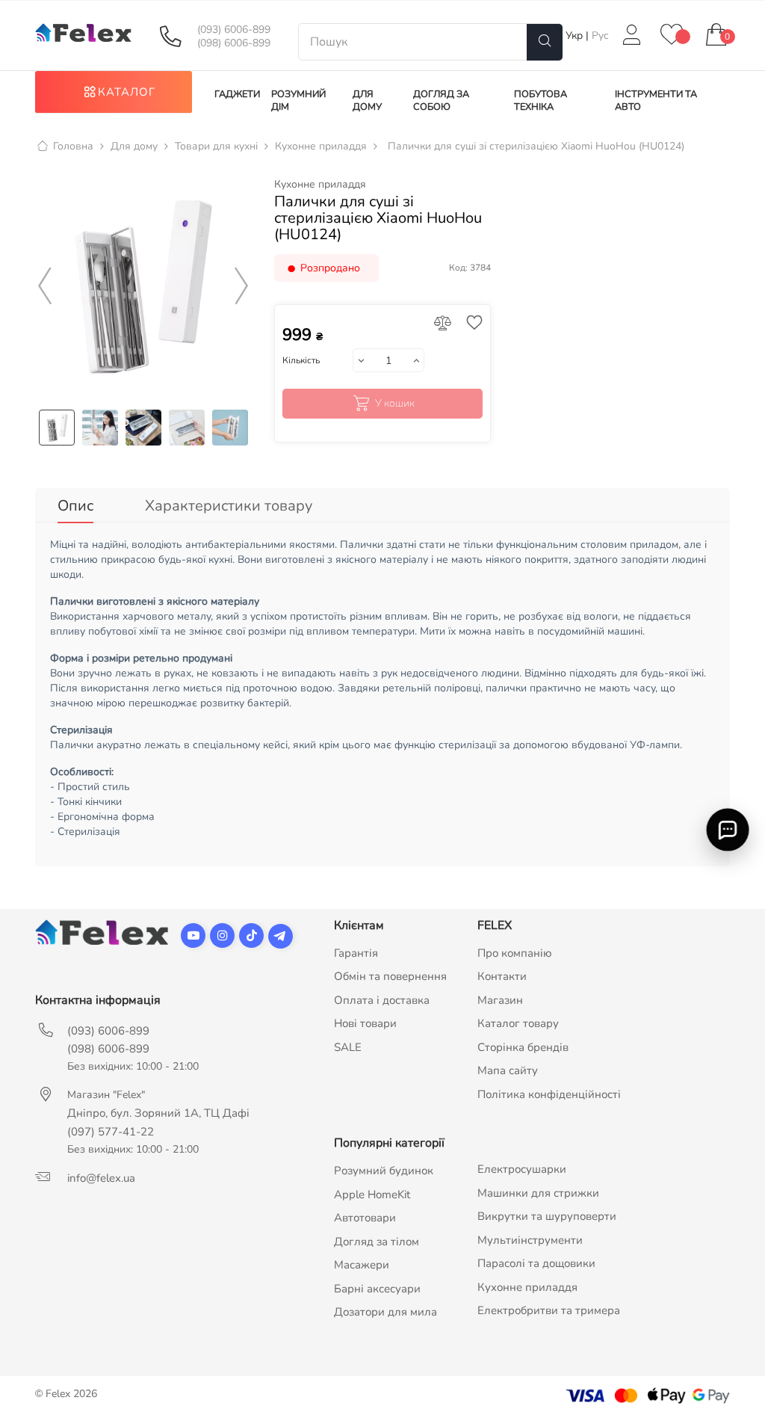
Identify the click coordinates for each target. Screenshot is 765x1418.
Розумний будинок (383, 1170)
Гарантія (356, 953)
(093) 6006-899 (233, 30)
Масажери (361, 1264)
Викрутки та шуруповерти (546, 1216)
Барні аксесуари (377, 1288)
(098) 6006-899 (233, 43)
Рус (600, 35)
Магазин (500, 1000)
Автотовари (365, 1217)
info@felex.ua (101, 1178)
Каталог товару (518, 1023)
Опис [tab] (75, 506)
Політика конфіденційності (549, 1094)
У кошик (395, 403)
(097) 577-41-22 (110, 1131)
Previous (45, 286)
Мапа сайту (507, 1070)
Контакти (502, 976)
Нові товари (365, 1023)
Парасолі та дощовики (536, 1263)
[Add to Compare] (443, 324)
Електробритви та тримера (548, 1310)
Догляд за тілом (376, 1241)
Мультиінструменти (530, 1240)
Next (242, 286)
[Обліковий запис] (632, 35)
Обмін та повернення (390, 976)
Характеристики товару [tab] (228, 506)
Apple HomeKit (372, 1194)
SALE (348, 1047)
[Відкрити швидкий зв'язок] (728, 829)
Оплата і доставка (382, 1000)
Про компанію (514, 953)
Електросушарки (521, 1169)
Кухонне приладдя (320, 184)
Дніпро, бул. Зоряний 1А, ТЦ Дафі (158, 1113)
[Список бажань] (671, 35)
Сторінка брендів (523, 1047)
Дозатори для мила (385, 1311)
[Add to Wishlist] (471, 324)
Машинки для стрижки (538, 1193)
